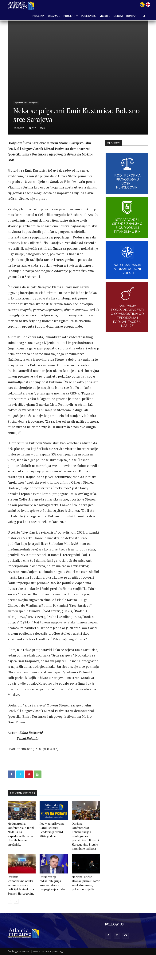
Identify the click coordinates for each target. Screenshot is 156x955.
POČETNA (38, 15)
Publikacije (88, 15)
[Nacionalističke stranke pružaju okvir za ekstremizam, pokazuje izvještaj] (86, 863)
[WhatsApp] (37, 774)
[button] (143, 16)
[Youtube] (126, 936)
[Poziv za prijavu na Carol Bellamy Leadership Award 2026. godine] (54, 810)
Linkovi (118, 15)
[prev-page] (10, 901)
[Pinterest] (29, 774)
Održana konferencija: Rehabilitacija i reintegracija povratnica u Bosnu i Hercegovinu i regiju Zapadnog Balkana (85, 836)
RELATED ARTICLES (22, 793)
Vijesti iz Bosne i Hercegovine (26, 102)
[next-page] (16, 901)
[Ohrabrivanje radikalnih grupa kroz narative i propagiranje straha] (54, 863)
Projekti (69, 15)
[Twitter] (20, 774)
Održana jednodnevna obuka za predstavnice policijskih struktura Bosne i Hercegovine (21, 885)
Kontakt (132, 15)
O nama (53, 15)
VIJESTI (104, 15)
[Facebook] (11, 774)
